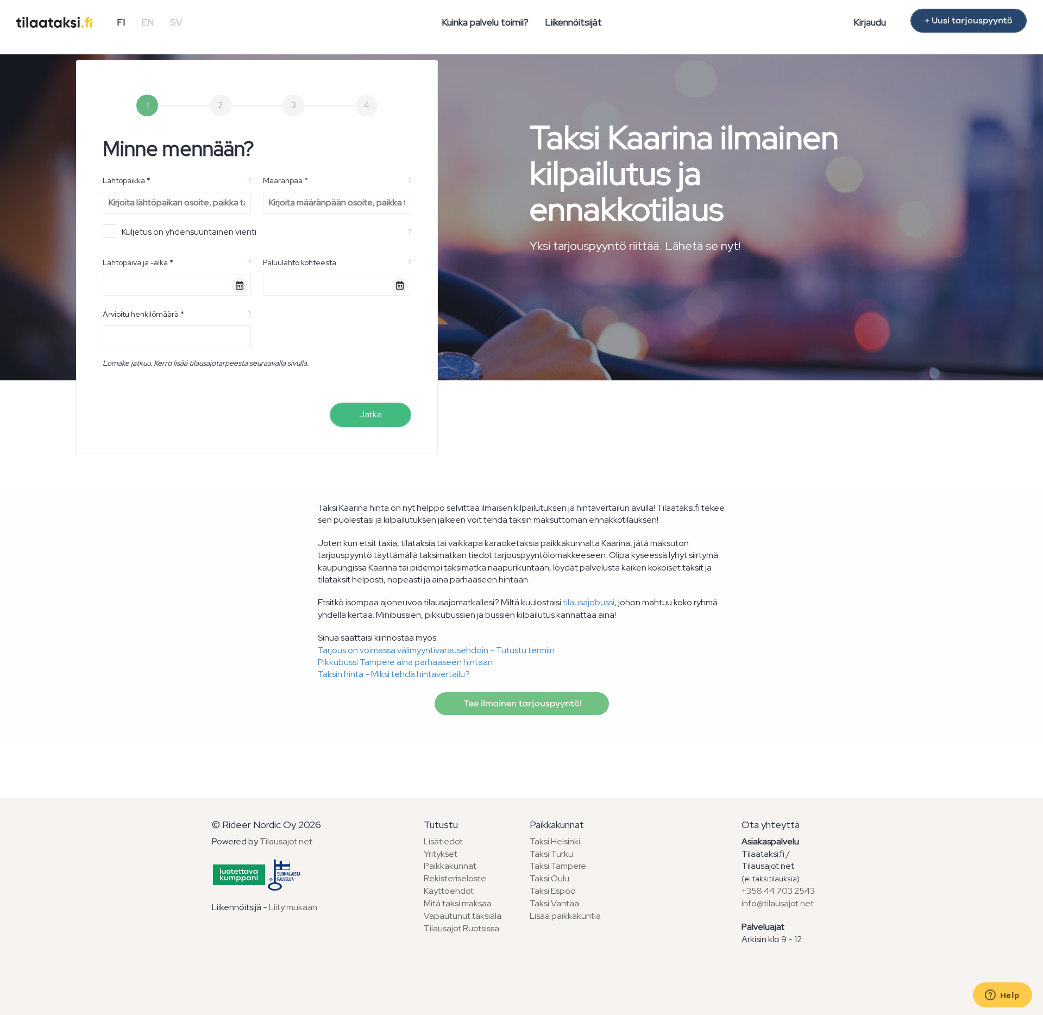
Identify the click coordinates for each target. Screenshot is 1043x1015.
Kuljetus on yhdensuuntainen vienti (189, 231)
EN (147, 22)
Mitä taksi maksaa (458, 903)
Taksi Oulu (549, 878)
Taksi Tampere (558, 866)
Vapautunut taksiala (462, 916)
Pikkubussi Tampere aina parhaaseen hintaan (405, 662)
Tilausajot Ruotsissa (461, 928)
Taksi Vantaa (554, 903)
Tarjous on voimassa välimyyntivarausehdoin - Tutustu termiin (436, 650)
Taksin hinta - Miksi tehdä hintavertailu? (394, 674)
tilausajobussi (588, 602)
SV (176, 22)
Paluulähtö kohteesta (299, 262)
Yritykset (440, 854)
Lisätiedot (443, 841)
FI (121, 22)
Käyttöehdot (449, 891)
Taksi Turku (551, 854)
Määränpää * (285, 180)
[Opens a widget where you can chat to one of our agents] (1002, 996)
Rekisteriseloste (455, 878)
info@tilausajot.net (778, 903)
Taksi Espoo (553, 891)
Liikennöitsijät (573, 22)
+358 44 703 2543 (778, 891)
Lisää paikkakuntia (565, 916)
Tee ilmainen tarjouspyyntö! (522, 704)
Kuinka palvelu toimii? (485, 22)
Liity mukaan (293, 907)
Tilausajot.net (286, 841)
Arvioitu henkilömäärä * (143, 314)
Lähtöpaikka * (126, 180)
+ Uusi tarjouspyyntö (969, 21)
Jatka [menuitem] (370, 414)
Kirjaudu (869, 22)
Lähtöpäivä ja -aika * (138, 262)
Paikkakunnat (450, 866)
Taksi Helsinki (555, 841)
